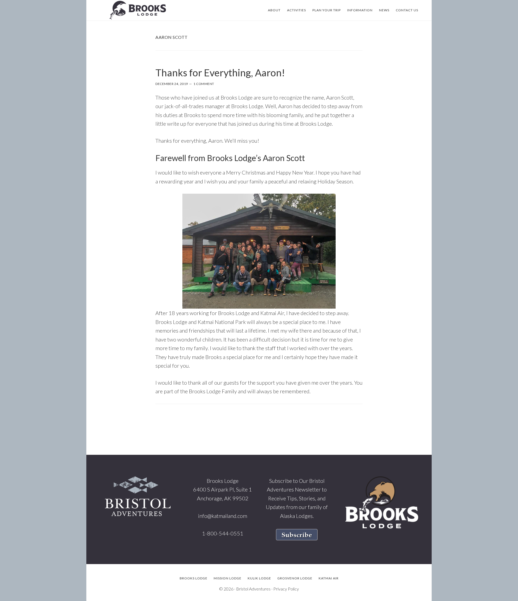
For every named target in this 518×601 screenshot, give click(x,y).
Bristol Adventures (253, 588)
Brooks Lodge (137, 10)
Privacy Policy (286, 588)
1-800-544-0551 (222, 533)
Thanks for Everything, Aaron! (220, 72)
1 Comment (203, 84)
